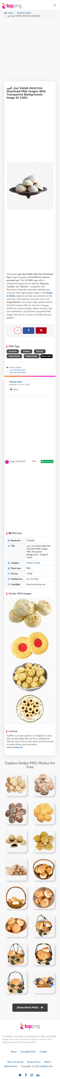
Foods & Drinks (23, 13)
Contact (43, 1052)
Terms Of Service (15, 1062)
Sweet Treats (14, 356)
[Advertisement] (30, 51)
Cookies (26, 351)
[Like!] (17, 330)
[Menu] (55, 5)
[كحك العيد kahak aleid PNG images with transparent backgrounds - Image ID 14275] (30, 613)
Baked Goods (31, 356)
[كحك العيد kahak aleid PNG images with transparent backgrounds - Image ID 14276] (30, 645)
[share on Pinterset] (41, 330)
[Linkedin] (38, 1075)
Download (48, 461)
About (14, 1052)
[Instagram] (31, 1075)
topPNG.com (46, 1066)
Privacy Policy (34, 1062)
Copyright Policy (28, 1052)
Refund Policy (10, 1066)
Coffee (14, 389)
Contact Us (18, 747)
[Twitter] (19, 1075)
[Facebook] (28, 330)
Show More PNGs (28, 1007)
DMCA (47, 1062)
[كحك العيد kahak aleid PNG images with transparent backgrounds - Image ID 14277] (30, 677)
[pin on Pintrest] (23, 777)
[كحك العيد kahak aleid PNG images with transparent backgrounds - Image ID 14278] (30, 708)
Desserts (13, 351)
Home (10, 13)
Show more (46, 356)
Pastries (39, 351)
